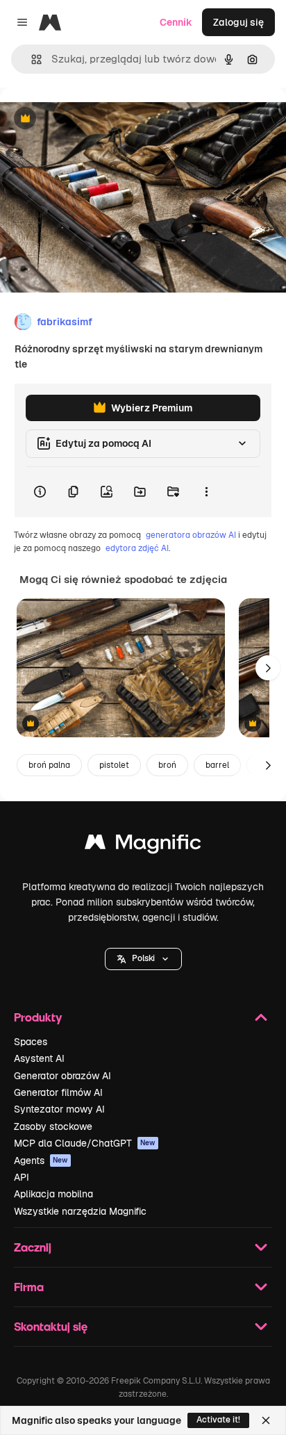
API (21, 1177)
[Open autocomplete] (31, 59)
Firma (29, 1286)
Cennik (176, 22)
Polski (143, 958)
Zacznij (32, 1247)
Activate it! (218, 1419)
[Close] (266, 1420)
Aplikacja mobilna (53, 1194)
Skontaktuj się (50, 1326)
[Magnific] (143, 845)
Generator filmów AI (58, 1092)
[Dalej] (267, 667)
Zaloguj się (238, 22)
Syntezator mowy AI (59, 1109)
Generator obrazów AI (62, 1075)
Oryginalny (95, 119)
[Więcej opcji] (206, 492)
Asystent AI (39, 1058)
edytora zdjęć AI (137, 548)
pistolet (114, 765)
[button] (143, 959)
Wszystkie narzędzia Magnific (80, 1211)
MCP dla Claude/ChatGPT (84, 1143)
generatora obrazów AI (191, 535)
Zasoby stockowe (53, 1126)
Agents (41, 1160)
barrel (217, 765)
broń (167, 765)
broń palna (49, 765)
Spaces (30, 1041)
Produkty (38, 1017)
